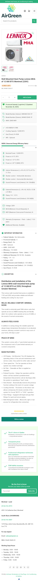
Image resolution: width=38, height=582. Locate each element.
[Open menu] (34, 11)
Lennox (3, 75)
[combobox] (19, 21)
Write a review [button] (19, 419)
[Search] (34, 21)
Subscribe (31, 491)
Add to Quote (27, 97)
